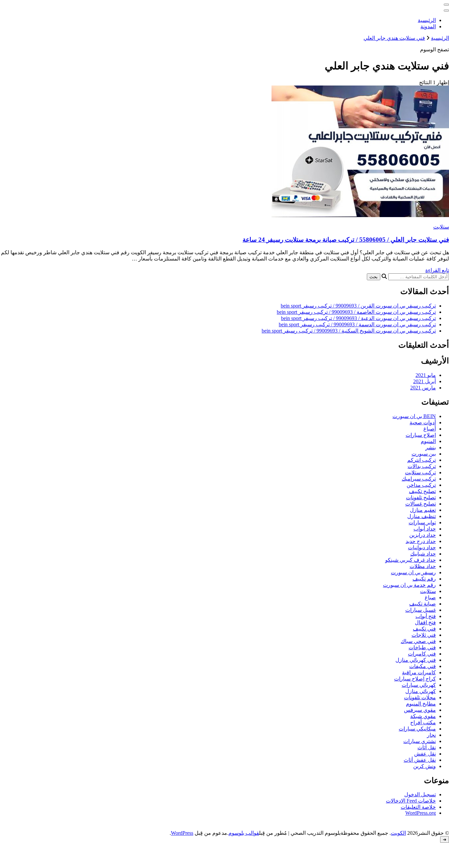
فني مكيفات (422, 666)
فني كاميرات (422, 654)
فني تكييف (424, 629)
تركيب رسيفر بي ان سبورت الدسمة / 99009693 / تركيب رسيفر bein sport (357, 324)
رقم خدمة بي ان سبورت (409, 585)
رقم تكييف (424, 579)
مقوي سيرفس (420, 710)
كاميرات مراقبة (419, 672)
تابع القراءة (437, 270)
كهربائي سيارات (419, 685)
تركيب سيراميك (419, 479)
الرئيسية (427, 20)
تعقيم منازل (423, 510)
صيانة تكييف (422, 604)
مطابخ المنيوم (421, 704)
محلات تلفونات (420, 697)
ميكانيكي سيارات (417, 728)
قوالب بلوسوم (243, 833)
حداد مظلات (423, 566)
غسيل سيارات (420, 610)
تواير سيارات (422, 522)
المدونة (428, 26)
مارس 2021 (423, 387)
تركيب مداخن (421, 485)
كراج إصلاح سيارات (415, 679)
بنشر (430, 447)
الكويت (398, 833)
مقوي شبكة (423, 716)
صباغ (430, 597)
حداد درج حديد (421, 541)
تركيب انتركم (421, 460)
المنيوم (428, 441)
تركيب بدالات (422, 466)
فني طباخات (422, 647)
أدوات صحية (423, 422)
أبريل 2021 (424, 381)
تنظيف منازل (421, 516)
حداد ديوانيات (422, 547)
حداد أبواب (425, 529)
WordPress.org (420, 813)
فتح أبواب (425, 616)
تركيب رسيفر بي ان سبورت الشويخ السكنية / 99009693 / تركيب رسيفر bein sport (349, 331)
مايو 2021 (425, 375)
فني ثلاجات (424, 635)
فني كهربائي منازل (415, 660)
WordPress (182, 833)
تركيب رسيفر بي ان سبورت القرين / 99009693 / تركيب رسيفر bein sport (358, 306)
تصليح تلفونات (421, 497)
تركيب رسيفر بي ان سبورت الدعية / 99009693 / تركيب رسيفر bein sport (358, 318)
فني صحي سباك (418, 641)
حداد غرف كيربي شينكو (410, 560)
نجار (431, 735)
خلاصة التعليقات (418, 807)
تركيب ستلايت (420, 472)
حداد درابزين (422, 535)
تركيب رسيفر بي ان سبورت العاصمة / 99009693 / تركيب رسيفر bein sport (356, 312)
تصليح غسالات (420, 504)
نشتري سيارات (419, 741)
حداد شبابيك (423, 554)
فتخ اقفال (425, 622)
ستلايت (441, 227)
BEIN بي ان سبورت (414, 416)
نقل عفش (425, 753)
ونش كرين (424, 766)
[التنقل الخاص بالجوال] (446, 5)
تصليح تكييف (422, 491)
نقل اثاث (426, 747)
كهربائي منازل (420, 691)
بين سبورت (424, 454)
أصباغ (429, 429)
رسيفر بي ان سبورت (413, 572)
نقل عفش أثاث (420, 760)
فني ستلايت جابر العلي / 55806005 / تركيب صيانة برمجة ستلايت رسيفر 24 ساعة (346, 239)
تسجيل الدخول (420, 794)
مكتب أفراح (423, 722)
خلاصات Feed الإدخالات (411, 801)
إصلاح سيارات (421, 435)
